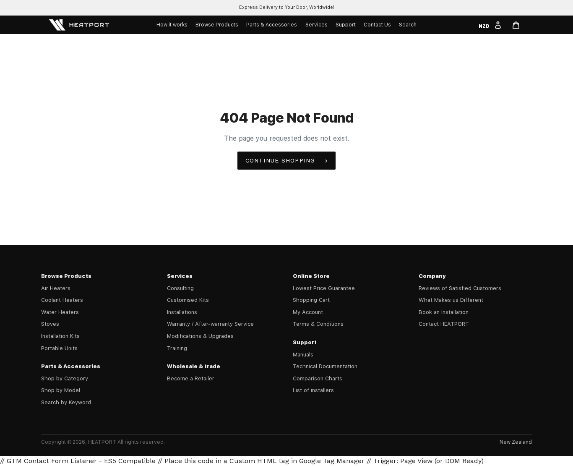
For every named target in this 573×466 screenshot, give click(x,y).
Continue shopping (280, 160)
